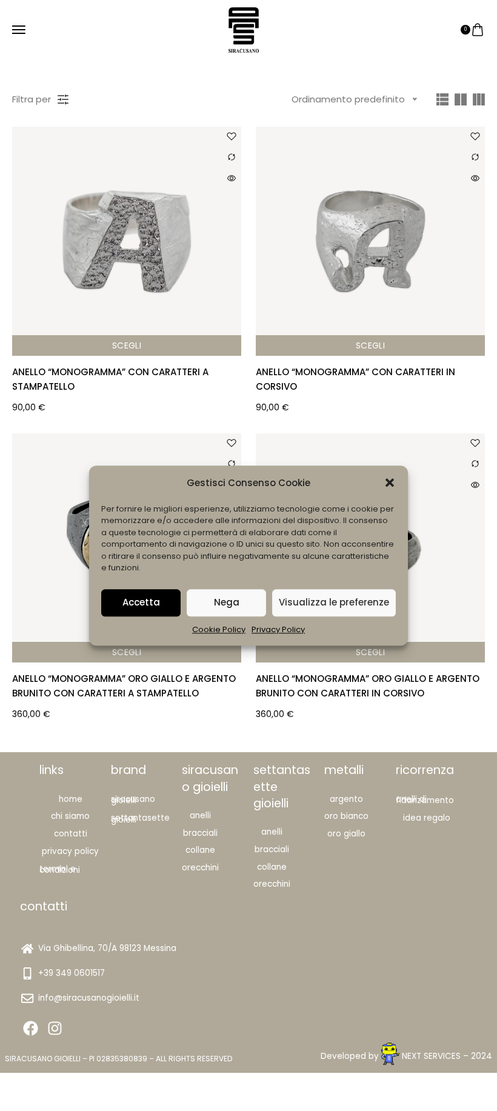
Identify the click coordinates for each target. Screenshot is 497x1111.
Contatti (70, 833)
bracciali (272, 849)
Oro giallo (346, 833)
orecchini (271, 884)
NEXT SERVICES (431, 1056)
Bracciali (200, 833)
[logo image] (243, 28)
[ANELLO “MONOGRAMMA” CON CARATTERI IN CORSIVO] (370, 241)
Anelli (200, 815)
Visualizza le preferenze (334, 602)
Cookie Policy (218, 629)
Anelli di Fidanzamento (425, 800)
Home (70, 799)
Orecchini (200, 867)
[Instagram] (54, 1028)
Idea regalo (426, 818)
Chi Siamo (70, 816)
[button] (390, 482)
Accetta (141, 602)
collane (272, 867)
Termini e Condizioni (59, 869)
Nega (226, 602)
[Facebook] (30, 1028)
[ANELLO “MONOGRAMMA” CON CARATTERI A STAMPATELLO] (126, 241)
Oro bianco (346, 816)
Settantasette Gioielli (140, 819)
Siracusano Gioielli (133, 800)
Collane (200, 850)
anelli (271, 832)
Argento (346, 799)
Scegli (126, 345)
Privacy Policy (278, 629)
